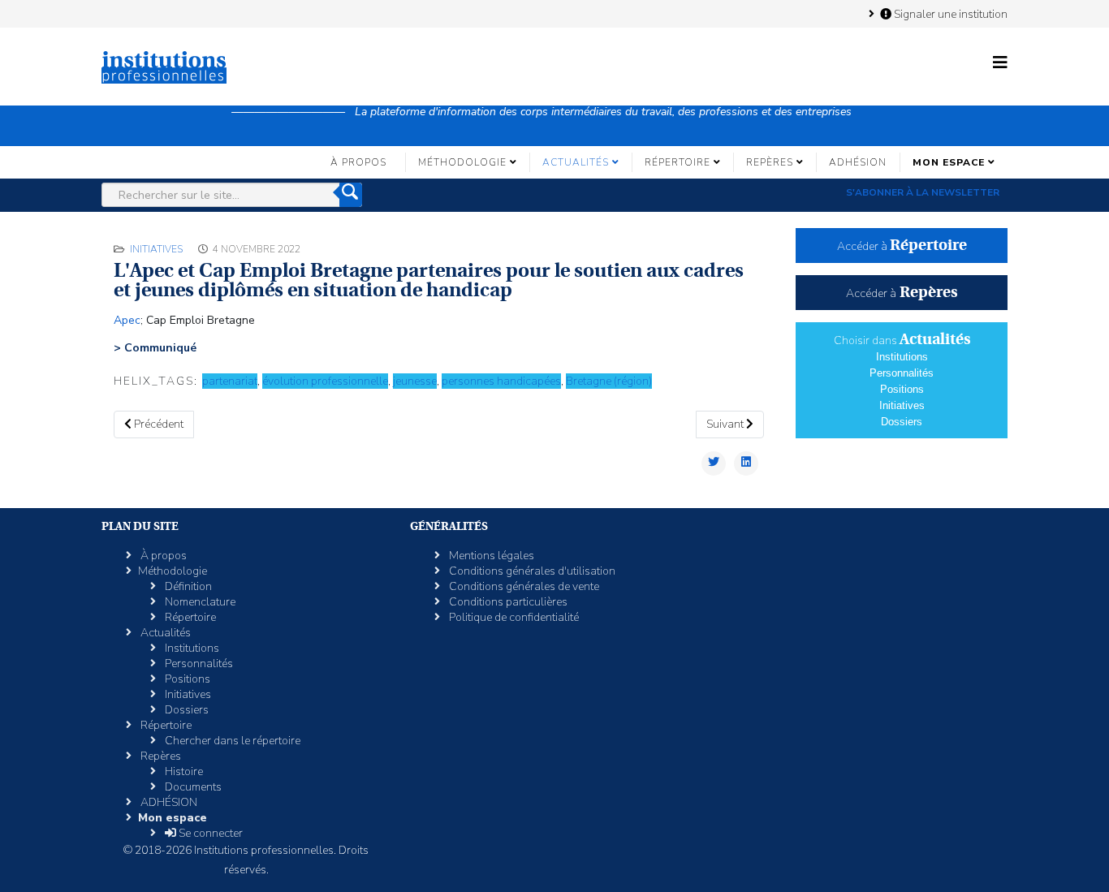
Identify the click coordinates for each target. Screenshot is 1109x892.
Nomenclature (198, 602)
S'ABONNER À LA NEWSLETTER (922, 192)
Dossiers (901, 422)
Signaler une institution (949, 13)
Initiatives (156, 249)
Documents (192, 787)
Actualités (575, 162)
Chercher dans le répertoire (231, 740)
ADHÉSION (858, 162)
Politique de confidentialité (513, 617)
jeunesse (415, 381)
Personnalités (902, 373)
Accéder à (902, 246)
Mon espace (949, 162)
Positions (902, 389)
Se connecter (209, 833)
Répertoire (677, 162)
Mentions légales (490, 555)
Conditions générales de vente (523, 586)
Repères (769, 162)
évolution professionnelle (325, 381)
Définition (187, 586)
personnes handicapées (501, 381)
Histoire (182, 771)
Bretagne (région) (609, 381)
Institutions (902, 357)
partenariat (229, 381)
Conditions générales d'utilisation (531, 571)
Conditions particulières (507, 602)
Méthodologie (462, 162)
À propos (358, 162)
